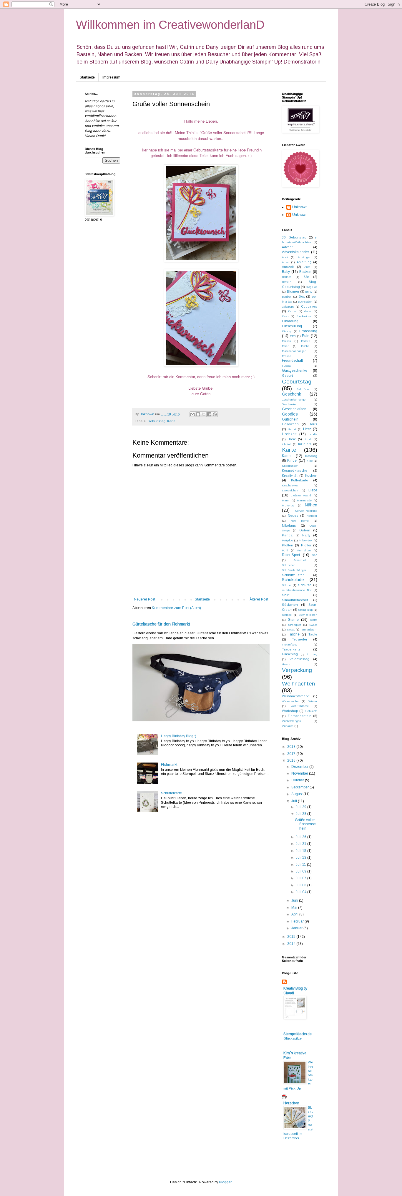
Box (302, 296)
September (300, 787)
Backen (305, 272)
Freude (286, 356)
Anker (286, 262)
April (295, 914)
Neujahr (311, 515)
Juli (294, 801)
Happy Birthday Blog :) (178, 736)
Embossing (308, 331)
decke (307, 311)
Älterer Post (259, 599)
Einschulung (292, 326)
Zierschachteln (299, 716)
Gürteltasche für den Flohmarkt (161, 624)
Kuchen (311, 475)
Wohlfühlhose (300, 706)
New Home (299, 520)
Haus (313, 424)
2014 (291, 944)
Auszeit (288, 266)
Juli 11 (301, 865)
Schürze (304, 585)
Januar (297, 928)
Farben (286, 341)
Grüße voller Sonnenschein (305, 824)
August (297, 794)
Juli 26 (301, 837)
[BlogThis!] (198, 414)
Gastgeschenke (294, 370)
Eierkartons (303, 316)
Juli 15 (301, 851)
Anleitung (304, 262)
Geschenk (291, 394)
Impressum (111, 77)
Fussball (287, 365)
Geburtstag (156, 421)
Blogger (225, 1182)
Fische (305, 346)
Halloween (290, 424)
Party (306, 535)
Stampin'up (305, 609)
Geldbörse (303, 389)
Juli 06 (301, 885)
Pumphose (304, 550)
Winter (312, 701)
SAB (314, 555)
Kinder (292, 460)
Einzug (287, 331)
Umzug (312, 654)
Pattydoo (287, 540)
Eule (305, 336)
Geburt (287, 375)
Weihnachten (298, 683)
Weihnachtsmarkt (295, 696)
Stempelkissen (308, 614)
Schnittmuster (293, 575)
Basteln (286, 281)
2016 (291, 760)
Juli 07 (301, 878)
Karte (171, 421)
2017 (291, 754)
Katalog (311, 456)
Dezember (300, 767)
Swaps (313, 624)
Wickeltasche (290, 701)
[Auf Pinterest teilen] (215, 414)
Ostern (304, 530)
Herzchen (291, 1103)
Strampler (294, 624)
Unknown (300, 207)
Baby (286, 272)
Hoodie (312, 434)
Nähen (311, 505)
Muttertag (288, 505)
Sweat (291, 629)
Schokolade (293, 579)
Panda (287, 535)
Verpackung (297, 670)
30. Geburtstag (294, 237)
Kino (309, 460)
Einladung (290, 321)
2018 (291, 747)
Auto (307, 266)
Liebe (312, 490)
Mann (286, 500)
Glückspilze (292, 1038)
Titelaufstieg (290, 644)
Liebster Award (301, 495)
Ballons (286, 276)
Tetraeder (299, 639)
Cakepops (288, 306)
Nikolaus (289, 525)
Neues (293, 515)
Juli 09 (301, 871)
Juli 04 (301, 892)
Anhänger (304, 257)
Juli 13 (301, 857)
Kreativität (289, 475)
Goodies (290, 414)
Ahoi (285, 257)
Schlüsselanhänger (294, 570)
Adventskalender (295, 252)
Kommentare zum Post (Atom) (176, 608)
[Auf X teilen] (204, 414)
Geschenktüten (294, 409)
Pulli (285, 550)
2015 (291, 937)
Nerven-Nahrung (306, 510)
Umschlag (290, 654)
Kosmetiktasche (294, 470)
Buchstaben (305, 301)
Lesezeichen (290, 490)
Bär (306, 276)
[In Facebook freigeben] (209, 414)
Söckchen (290, 604)
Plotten (287, 545)
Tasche (294, 634)
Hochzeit (289, 434)
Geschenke (289, 404)
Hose (292, 439)
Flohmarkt (169, 765)
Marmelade (304, 500)
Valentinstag (299, 659)
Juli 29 (301, 807)
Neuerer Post (144, 599)
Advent (287, 247)
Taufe (312, 634)
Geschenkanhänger (294, 399)
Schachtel (299, 560)
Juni (295, 900)
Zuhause (287, 726)
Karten (287, 456)
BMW (308, 291)
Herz (307, 429)
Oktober (298, 780)
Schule (286, 585)
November (300, 773)
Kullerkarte (299, 480)
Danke (292, 311)
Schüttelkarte (171, 793)
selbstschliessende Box (297, 590)
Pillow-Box (305, 540)
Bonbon (287, 296)
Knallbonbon (290, 465)
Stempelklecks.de (297, 1034)
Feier (285, 346)
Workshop (290, 711)
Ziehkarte (311, 711)
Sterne (293, 620)
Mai (294, 907)
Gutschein (290, 419)
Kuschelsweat (290, 485)
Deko (285, 316)
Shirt (285, 595)
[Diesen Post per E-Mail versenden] (192, 414)
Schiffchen (288, 565)
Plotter (306, 545)
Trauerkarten (292, 649)
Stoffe (313, 619)
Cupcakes (309, 306)
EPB (292, 336)
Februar (298, 921)
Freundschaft (292, 360)
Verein (286, 664)
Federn (305, 341)
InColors (305, 444)
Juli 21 (301, 844)
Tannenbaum (308, 629)
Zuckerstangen (291, 721)
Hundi (308, 439)
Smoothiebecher (295, 600)
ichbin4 (286, 444)
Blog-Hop (311, 286)
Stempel (287, 614)
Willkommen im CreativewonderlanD (170, 24)
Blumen (293, 291)
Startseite (87, 77)
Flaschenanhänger (294, 351)
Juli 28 (301, 814)
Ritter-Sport (291, 555)
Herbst (292, 429)
